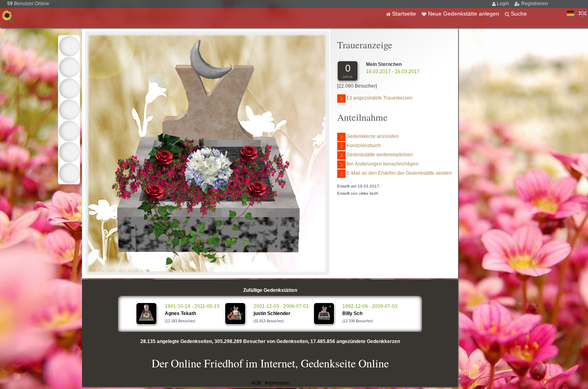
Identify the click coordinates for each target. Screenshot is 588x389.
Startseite (405, 13)
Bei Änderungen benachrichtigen (382, 164)
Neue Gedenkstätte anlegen (464, 13)
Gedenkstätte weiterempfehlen (379, 155)
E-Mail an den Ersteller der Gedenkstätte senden (399, 173)
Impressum (277, 383)
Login (503, 3)
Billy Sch (352, 313)
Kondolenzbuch (363, 145)
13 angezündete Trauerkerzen (379, 98)
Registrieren (534, 3)
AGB (256, 383)
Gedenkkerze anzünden (372, 136)
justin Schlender (272, 313)
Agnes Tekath (180, 313)
